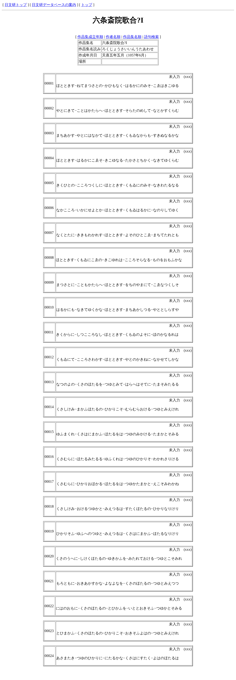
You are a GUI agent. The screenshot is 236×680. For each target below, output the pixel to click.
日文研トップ (16, 5)
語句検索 (151, 37)
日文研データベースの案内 (54, 5)
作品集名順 (132, 37)
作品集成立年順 (90, 37)
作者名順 (113, 37)
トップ (86, 5)
